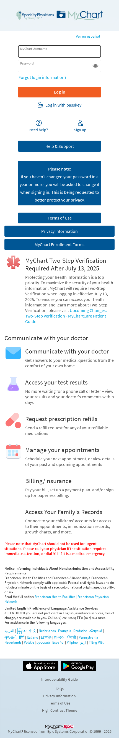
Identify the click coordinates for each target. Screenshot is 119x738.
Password (27, 63)
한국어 (59, 637)
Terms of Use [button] (60, 218)
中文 (32, 630)
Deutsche (80, 630)
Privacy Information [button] (59, 231)
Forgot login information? (42, 77)
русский (43, 642)
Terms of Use (59, 703)
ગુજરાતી (10, 637)
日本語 (46, 637)
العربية (9, 630)
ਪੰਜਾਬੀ (71, 637)
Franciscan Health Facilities (55, 596)
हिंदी (21, 637)
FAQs (60, 688)
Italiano (32, 637)
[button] (95, 66)
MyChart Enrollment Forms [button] (59, 244)
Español (58, 642)
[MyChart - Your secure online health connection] (59, 15)
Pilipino (72, 642)
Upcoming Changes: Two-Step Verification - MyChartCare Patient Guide (66, 316)
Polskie (29, 642)
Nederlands (47, 630)
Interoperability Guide (59, 679)
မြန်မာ (22, 630)
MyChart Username (33, 49)
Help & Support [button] (59, 146)
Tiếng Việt (96, 642)
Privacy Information (59, 695)
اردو (83, 642)
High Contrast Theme (59, 710)
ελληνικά (95, 630)
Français (64, 630)
